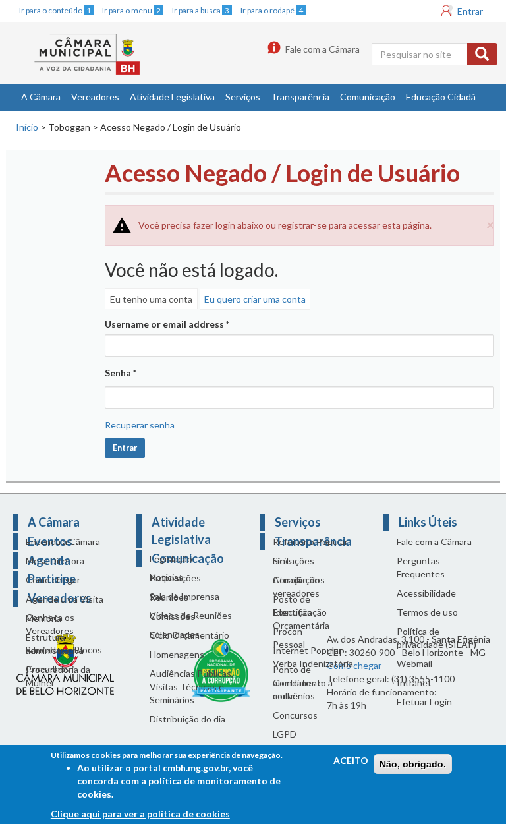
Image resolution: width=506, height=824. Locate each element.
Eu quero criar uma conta (255, 299)
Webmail (414, 663)
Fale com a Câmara (322, 49)
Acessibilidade (426, 593)
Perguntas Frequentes (421, 567)
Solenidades (175, 634)
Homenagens (177, 654)
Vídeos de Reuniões (191, 615)
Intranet (414, 682)
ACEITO (350, 760)
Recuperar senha (140, 424)
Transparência (300, 96)
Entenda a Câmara (63, 541)
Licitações (293, 560)
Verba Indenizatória (313, 663)
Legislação (171, 558)
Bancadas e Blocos (64, 649)
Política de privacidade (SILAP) (436, 638)
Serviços (242, 96)
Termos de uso (427, 612)
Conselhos (48, 668)
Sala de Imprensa (184, 596)
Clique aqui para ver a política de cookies (140, 813)
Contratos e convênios (298, 689)
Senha (120, 372)
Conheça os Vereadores (50, 624)
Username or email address (167, 324)
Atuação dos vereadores (299, 586)
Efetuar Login (424, 701)
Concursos (295, 715)
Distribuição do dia (187, 718)
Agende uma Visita (64, 598)
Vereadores (95, 96)
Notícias (166, 577)
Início (27, 126)
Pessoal (289, 644)
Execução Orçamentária (301, 618)
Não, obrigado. (413, 764)
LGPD (284, 734)
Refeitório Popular (310, 541)
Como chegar (53, 579)
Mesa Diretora (55, 560)
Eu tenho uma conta (151, 299)
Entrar (470, 10)
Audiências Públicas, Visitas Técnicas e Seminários (191, 686)
